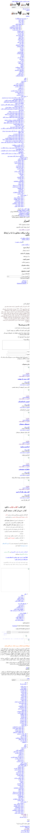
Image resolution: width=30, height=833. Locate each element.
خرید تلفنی (21, 88)
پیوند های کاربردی (22, 603)
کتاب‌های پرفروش (19, 70)
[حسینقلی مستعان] (26, 417)
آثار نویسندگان (20, 599)
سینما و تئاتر (21, 39)
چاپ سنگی (21, 63)
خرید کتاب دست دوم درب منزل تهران (14, 140)
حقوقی (22, 64)
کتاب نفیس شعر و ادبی (15, 28)
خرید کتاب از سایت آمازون (17, 90)
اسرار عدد (25, 276)
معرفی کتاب (20, 598)
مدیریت (22, 49)
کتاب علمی (21, 182)
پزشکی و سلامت (19, 67)
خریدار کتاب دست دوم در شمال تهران (14, 107)
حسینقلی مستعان (24, 424)
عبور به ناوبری (25, 1)
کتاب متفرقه (20, 31)
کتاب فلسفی (20, 188)
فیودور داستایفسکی (23, 401)
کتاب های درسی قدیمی (18, 186)
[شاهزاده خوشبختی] (26, 462)
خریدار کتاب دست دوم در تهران (16, 135)
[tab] (24, 280)
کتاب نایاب (21, 22)
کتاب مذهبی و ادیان (19, 171)
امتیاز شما (26, 337)
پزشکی (22, 175)
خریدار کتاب (21, 606)
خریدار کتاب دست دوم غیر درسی (16, 136)
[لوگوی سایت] (24, 5)
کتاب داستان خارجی (19, 161)
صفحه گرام (22, 517)
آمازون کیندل (20, 68)
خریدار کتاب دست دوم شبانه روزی (15, 113)
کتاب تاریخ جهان (20, 167)
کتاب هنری (21, 172)
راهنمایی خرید (23, 613)
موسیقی (22, 179)
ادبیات (22, 60)
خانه (28, 208)
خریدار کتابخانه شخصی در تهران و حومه (14, 120)
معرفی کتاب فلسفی (19, 199)
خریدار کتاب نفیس (19, 125)
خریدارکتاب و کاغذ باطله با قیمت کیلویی (14, 100)
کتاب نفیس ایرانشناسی (15, 27)
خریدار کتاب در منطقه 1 (18, 145)
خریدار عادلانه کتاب (19, 146)
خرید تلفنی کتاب (20, 617)
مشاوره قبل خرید (19, 620)
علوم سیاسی (20, 52)
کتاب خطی (21, 38)
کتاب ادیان (21, 40)
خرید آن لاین (21, 89)
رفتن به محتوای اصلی (17, 1)
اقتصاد (22, 54)
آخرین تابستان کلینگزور (23, 211)
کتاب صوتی (21, 184)
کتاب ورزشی (20, 42)
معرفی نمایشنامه (19, 200)
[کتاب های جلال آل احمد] (26, 485)
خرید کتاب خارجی (19, 86)
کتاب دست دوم (20, 35)
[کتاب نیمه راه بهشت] (26, 372)
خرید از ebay (21, 93)
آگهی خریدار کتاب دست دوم (17, 127)
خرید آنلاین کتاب (20, 618)
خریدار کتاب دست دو (18, 133)
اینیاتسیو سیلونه (24, 447)
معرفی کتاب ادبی (19, 204)
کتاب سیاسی (20, 193)
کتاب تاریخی (21, 164)
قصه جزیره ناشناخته (24, 215)
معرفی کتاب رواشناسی (18, 203)
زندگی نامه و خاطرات (18, 192)
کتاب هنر (21, 43)
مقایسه (25, 815)
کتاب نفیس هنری (16, 29)
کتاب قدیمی (21, 34)
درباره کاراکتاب (20, 607)
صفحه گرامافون (20, 75)
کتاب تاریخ (21, 20)
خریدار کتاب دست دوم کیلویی (16, 115)
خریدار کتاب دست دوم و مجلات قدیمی (14, 138)
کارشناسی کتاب (20, 83)
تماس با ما (21, 614)
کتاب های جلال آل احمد (22, 492)
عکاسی (22, 50)
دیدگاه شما (26, 339)
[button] (24, 384)
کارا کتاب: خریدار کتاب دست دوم (16, 156)
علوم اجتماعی (20, 53)
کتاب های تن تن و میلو (18, 185)
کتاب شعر (21, 72)
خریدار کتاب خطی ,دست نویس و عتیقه (14, 114)
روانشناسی (21, 36)
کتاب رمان (21, 21)
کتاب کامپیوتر (20, 177)
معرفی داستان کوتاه (19, 198)
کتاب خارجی (21, 61)
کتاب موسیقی (20, 46)
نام (28, 351)
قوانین (22, 82)
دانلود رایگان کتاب (19, 601)
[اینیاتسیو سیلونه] (26, 439)
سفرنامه (21, 59)
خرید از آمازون (20, 95)
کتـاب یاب (21, 605)
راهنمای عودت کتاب (19, 609)
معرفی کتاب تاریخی (19, 202)
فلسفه (22, 66)
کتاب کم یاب (20, 57)
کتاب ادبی (21, 170)
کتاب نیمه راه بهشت (23, 379)
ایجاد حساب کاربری (24, 826)
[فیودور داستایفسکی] (26, 394)
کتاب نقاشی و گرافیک (18, 732)
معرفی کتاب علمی (19, 206)
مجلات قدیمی (20, 32)
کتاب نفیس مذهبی (16, 25)
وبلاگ (22, 595)
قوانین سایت (21, 615)
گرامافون (21, 71)
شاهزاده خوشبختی (24, 469)
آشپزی (22, 56)
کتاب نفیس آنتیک (20, 24)
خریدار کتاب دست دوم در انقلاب (16, 111)
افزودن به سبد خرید (25, 278)
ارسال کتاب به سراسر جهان (17, 610)
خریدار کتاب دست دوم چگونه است (15, 121)
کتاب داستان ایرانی (19, 163)
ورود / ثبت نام (23, 817)
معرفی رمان (20, 196)
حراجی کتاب (21, 74)
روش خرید (21, 596)
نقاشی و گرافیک (20, 45)
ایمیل (27, 354)
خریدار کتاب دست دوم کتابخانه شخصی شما (13, 139)
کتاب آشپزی (21, 178)
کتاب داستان (21, 160)
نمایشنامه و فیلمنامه (19, 181)
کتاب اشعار (21, 191)
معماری (22, 47)
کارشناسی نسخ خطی (18, 85)
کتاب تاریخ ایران (20, 166)
